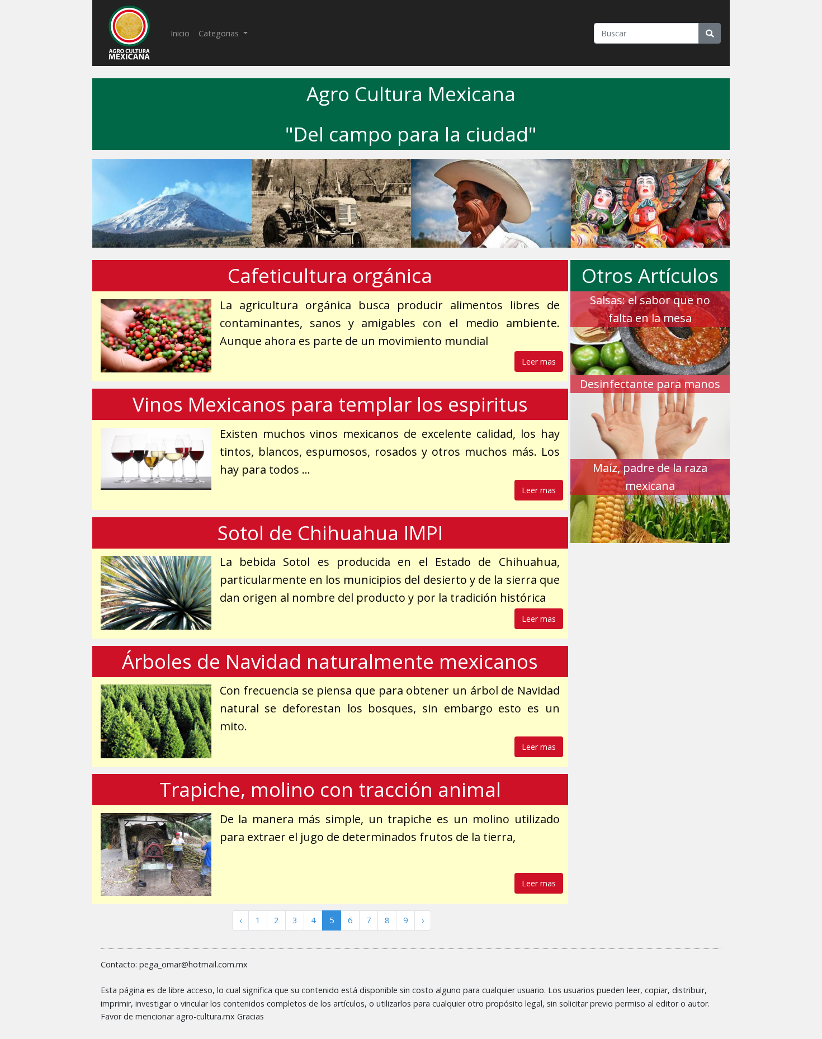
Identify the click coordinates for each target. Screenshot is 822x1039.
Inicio (182, 33)
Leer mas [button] (539, 361)
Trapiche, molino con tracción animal (330, 789)
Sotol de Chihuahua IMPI (330, 533)
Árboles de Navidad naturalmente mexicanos (330, 661)
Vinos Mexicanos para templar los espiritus (330, 404)
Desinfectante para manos (650, 383)
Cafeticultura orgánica (330, 275)
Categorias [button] (220, 33)
